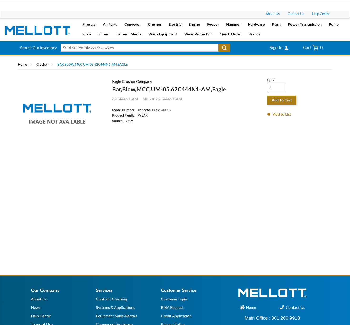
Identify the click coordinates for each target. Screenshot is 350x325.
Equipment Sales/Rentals (116, 316)
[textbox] (144, 48)
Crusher (42, 64)
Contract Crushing (111, 299)
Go (224, 48)
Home (22, 64)
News (35, 308)
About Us (273, 14)
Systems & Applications (115, 308)
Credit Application (176, 316)
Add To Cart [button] (282, 100)
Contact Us (296, 14)
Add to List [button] (282, 114)
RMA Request (172, 308)
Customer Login (174, 299)
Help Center (321, 14)
